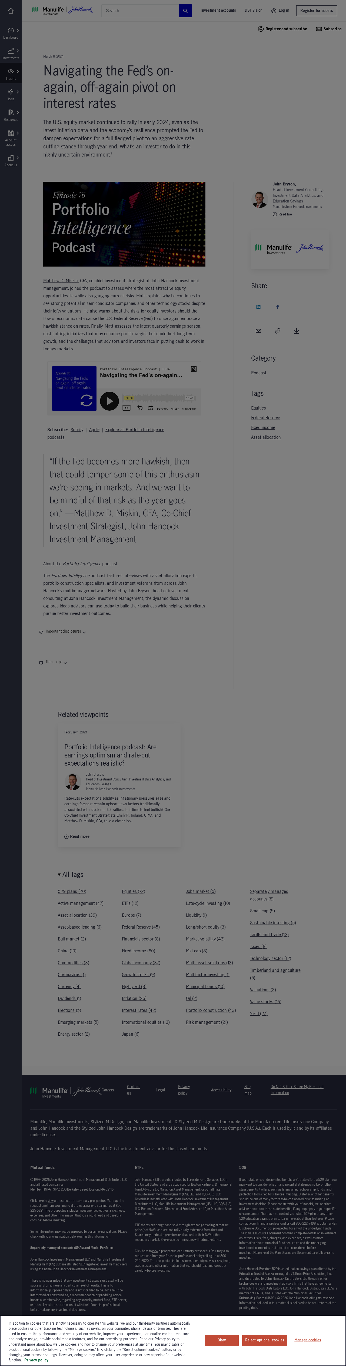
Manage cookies (307, 1340)
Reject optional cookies (264, 1340)
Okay (222, 1340)
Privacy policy (36, 1360)
